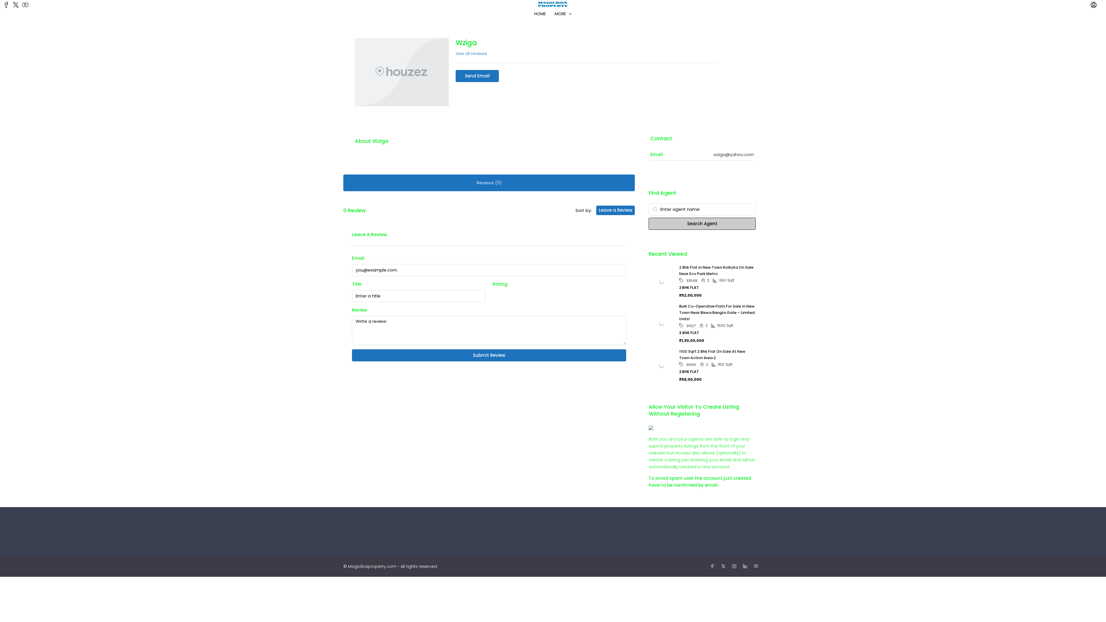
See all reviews (471, 53)
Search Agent (702, 224)
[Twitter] (724, 566)
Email (358, 258)
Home (540, 14)
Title (356, 284)
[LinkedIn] (746, 566)
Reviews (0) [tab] (489, 183)
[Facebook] (713, 566)
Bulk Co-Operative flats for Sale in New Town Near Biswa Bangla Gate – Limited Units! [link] (717, 313)
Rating (500, 284)
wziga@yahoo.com (733, 154)
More (560, 14)
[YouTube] (757, 566)
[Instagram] (735, 566)
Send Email (477, 76)
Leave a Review (615, 210)
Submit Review (489, 355)
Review (359, 310)
